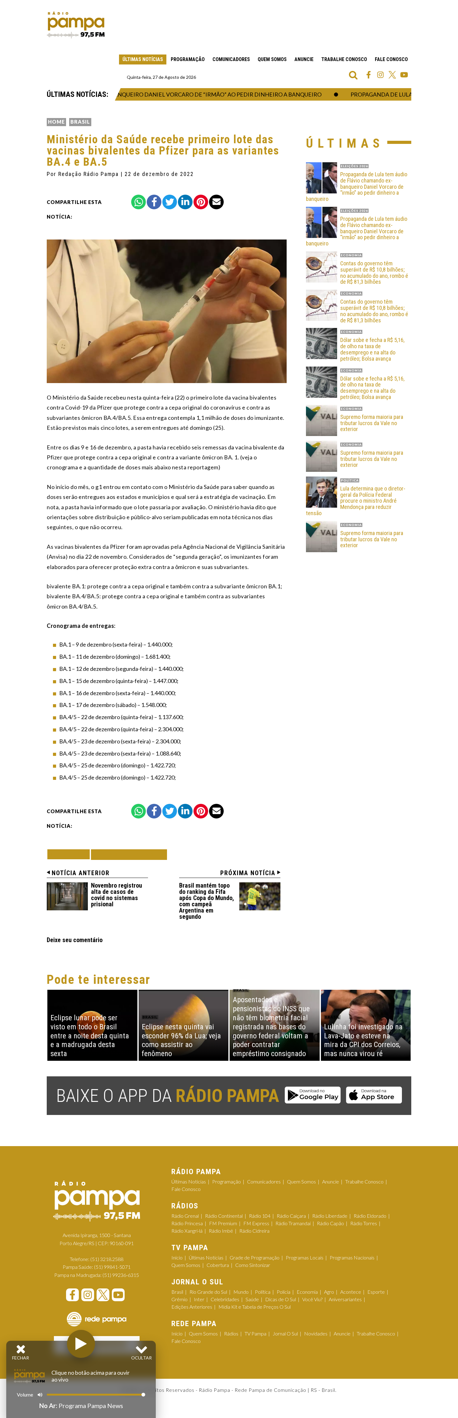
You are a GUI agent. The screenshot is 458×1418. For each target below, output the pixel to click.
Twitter (392, 74)
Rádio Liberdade (329, 1216)
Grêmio (179, 1299)
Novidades (315, 1333)
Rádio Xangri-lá (187, 1231)
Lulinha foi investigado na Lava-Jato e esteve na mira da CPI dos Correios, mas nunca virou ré (363, 1040)
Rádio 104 (259, 1216)
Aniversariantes (345, 1299)
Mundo (241, 1292)
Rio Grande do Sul (208, 1292)
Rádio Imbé (221, 1231)
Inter (199, 1299)
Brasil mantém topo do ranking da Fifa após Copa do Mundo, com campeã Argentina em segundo (206, 901)
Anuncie (303, 59)
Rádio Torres (363, 1223)
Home (56, 122)
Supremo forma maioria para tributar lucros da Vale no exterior (371, 423)
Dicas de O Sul (280, 1299)
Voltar (70, 854)
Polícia (283, 1292)
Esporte (376, 1292)
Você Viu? (312, 1299)
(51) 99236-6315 (121, 1275)
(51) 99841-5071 (112, 1267)
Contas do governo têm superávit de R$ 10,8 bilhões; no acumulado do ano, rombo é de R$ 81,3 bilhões (374, 272)
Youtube (404, 74)
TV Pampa (255, 1333)
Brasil (80, 122)
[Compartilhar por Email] (216, 202)
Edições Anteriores (191, 1307)
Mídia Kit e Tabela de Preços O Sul (254, 1307)
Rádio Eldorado (370, 1216)
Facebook (368, 74)
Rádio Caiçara (291, 1216)
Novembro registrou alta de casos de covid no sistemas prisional (116, 895)
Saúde (252, 1299)
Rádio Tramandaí (293, 1223)
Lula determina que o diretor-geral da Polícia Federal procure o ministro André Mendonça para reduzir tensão (355, 501)
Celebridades (225, 1299)
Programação (188, 59)
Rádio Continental (224, 1216)
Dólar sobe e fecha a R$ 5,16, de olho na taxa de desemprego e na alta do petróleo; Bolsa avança (372, 349)
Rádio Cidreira (254, 1231)
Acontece (350, 1292)
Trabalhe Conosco (344, 59)
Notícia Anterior (81, 873)
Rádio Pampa (76, 25)
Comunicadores (231, 59)
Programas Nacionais (352, 1257)
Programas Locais (304, 1257)
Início (177, 1257)
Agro (329, 1292)
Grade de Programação (254, 1257)
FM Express (256, 1223)
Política (262, 1292)
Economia (307, 1292)
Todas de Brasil (129, 854)
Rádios (231, 1333)
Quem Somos (272, 59)
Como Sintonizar (252, 1265)
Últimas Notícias (142, 59)
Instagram (380, 74)
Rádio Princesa (187, 1223)
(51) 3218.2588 (106, 1259)
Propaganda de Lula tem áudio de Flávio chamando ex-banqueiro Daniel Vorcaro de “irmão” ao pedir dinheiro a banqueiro (356, 186)
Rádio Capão (330, 1223)
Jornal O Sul (285, 1333)
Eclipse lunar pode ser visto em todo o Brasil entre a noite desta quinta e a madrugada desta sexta (89, 1035)
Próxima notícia (247, 873)
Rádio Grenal (185, 1216)
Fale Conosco (391, 59)
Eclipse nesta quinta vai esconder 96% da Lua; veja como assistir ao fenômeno (181, 1040)
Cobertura (218, 1265)
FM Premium (223, 1223)
